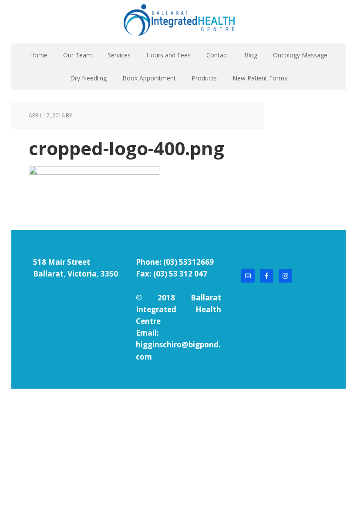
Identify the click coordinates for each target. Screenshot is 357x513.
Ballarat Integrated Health (178, 21)
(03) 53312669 (188, 262)
